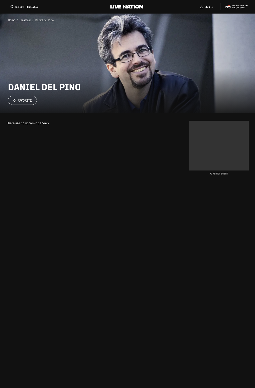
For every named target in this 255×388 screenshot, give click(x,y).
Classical (25, 20)
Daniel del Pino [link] (44, 20)
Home (11, 20)
